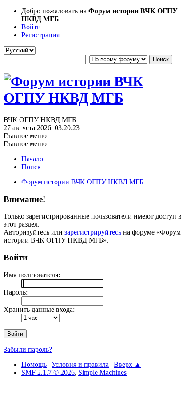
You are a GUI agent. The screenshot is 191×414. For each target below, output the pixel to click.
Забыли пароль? (28, 349)
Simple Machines (102, 372)
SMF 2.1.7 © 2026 (48, 372)
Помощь (34, 364)
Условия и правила (80, 364)
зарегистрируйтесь (92, 232)
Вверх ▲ (127, 364)
